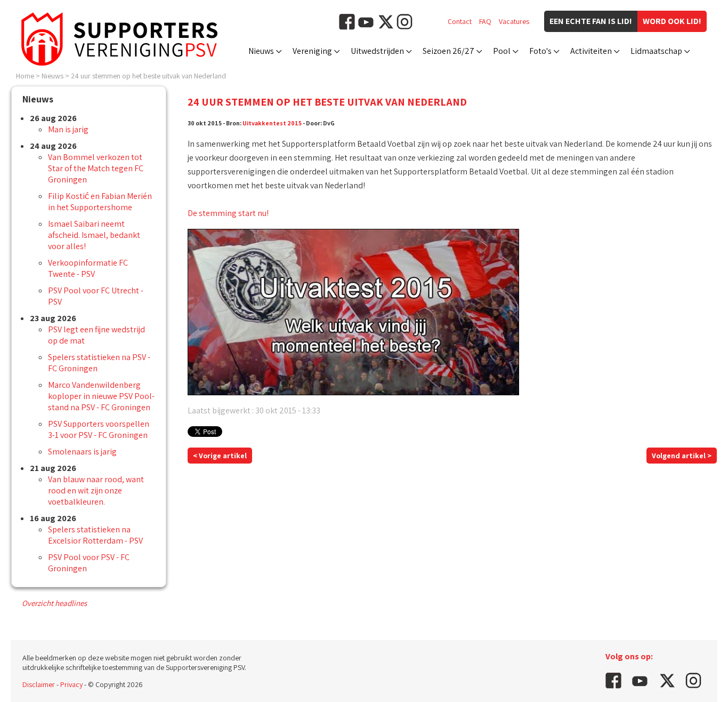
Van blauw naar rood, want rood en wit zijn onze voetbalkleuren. (96, 490)
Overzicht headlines (54, 603)
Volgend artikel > (681, 455)
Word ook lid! (672, 21)
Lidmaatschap (656, 51)
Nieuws (261, 51)
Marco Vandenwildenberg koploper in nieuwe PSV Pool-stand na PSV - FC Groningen (101, 396)
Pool (502, 51)
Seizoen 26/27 (448, 51)
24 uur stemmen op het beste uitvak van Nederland (148, 76)
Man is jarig (68, 129)
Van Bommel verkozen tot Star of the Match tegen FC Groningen (95, 168)
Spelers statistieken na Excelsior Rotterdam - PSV (95, 535)
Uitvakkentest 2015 (272, 123)
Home (25, 76)
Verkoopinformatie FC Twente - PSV (88, 268)
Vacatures (514, 21)
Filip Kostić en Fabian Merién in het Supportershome (100, 201)
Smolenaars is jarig (82, 451)
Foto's (540, 51)
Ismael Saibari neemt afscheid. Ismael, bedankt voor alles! (94, 235)
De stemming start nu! (228, 213)
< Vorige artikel (220, 455)
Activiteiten (591, 51)
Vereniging (312, 51)
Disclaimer (38, 684)
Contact (460, 21)
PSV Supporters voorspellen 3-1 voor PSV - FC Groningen (98, 429)
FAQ (485, 21)
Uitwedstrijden (377, 51)
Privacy (71, 684)
